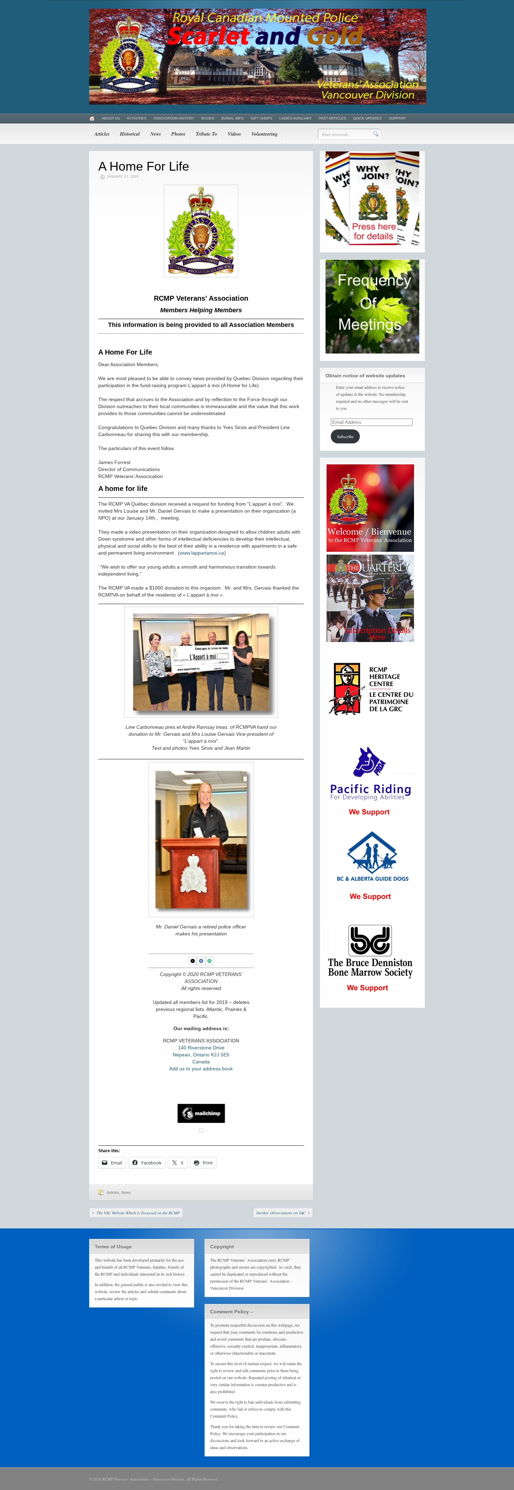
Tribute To (206, 133)
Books (207, 118)
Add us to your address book (201, 1068)
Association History (174, 118)
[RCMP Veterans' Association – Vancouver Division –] (257, 103)
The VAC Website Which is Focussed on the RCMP (138, 1212)
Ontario (201, 1054)
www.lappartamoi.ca (202, 553)
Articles (101, 133)
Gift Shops (261, 118)
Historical (130, 133)
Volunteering (264, 133)
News (155, 133)
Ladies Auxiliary (295, 118)
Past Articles (332, 118)
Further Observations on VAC (281, 1212)
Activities (137, 118)
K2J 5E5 (220, 1054)
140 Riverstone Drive (201, 1047)
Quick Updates (367, 118)
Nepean (181, 1054)
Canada (201, 1061)
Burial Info (232, 118)
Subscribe (345, 436)
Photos (178, 133)
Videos (234, 133)
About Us (111, 118)
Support (397, 118)
